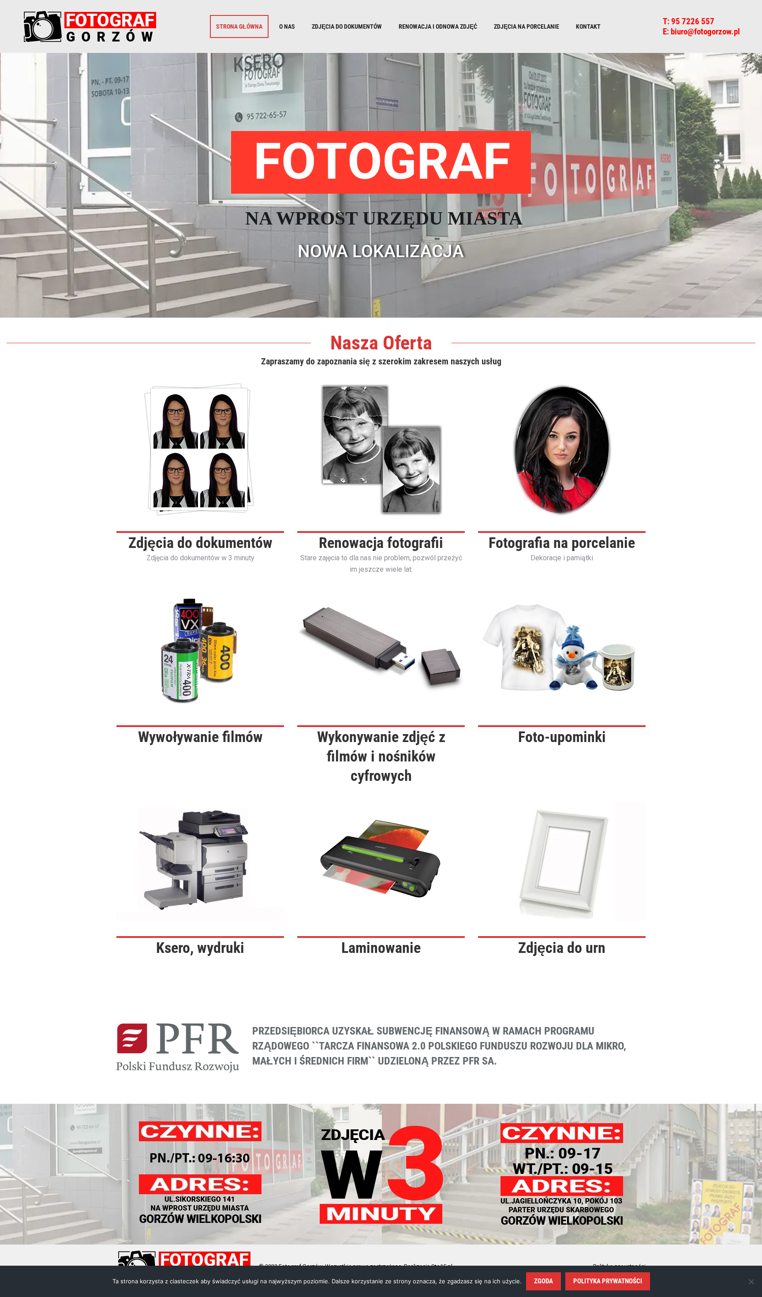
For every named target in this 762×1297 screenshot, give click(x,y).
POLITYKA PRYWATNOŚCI (607, 1281)
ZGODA (543, 1281)
